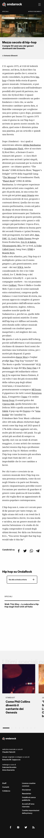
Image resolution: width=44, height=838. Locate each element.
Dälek (5, 411)
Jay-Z (4, 375)
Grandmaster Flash (13, 148)
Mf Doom (36, 389)
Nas (12, 360)
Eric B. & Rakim (28, 242)
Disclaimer (26, 790)
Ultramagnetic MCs (11, 245)
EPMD (30, 249)
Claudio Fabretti (8, 752)
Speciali (5, 11)
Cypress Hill (8, 404)
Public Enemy (24, 238)
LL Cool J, (12, 238)
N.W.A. (20, 267)
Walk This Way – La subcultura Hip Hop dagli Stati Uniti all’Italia (22, 605)
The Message (9, 177)
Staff (4, 783)
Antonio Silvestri (11, 56)
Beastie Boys (8, 253)
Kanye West (22, 357)
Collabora (6, 791)
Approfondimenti (35, 11)
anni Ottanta (28, 195)
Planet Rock (9, 181)
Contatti (5, 787)
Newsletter (26, 794)
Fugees (26, 411)
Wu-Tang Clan (29, 368)
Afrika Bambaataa (32, 145)
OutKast (12, 285)
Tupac (24, 396)
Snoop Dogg (8, 400)
